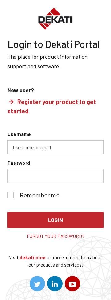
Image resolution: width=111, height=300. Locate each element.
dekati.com (32, 257)
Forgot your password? (55, 236)
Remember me (40, 195)
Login (55, 220)
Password (18, 163)
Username (19, 134)
